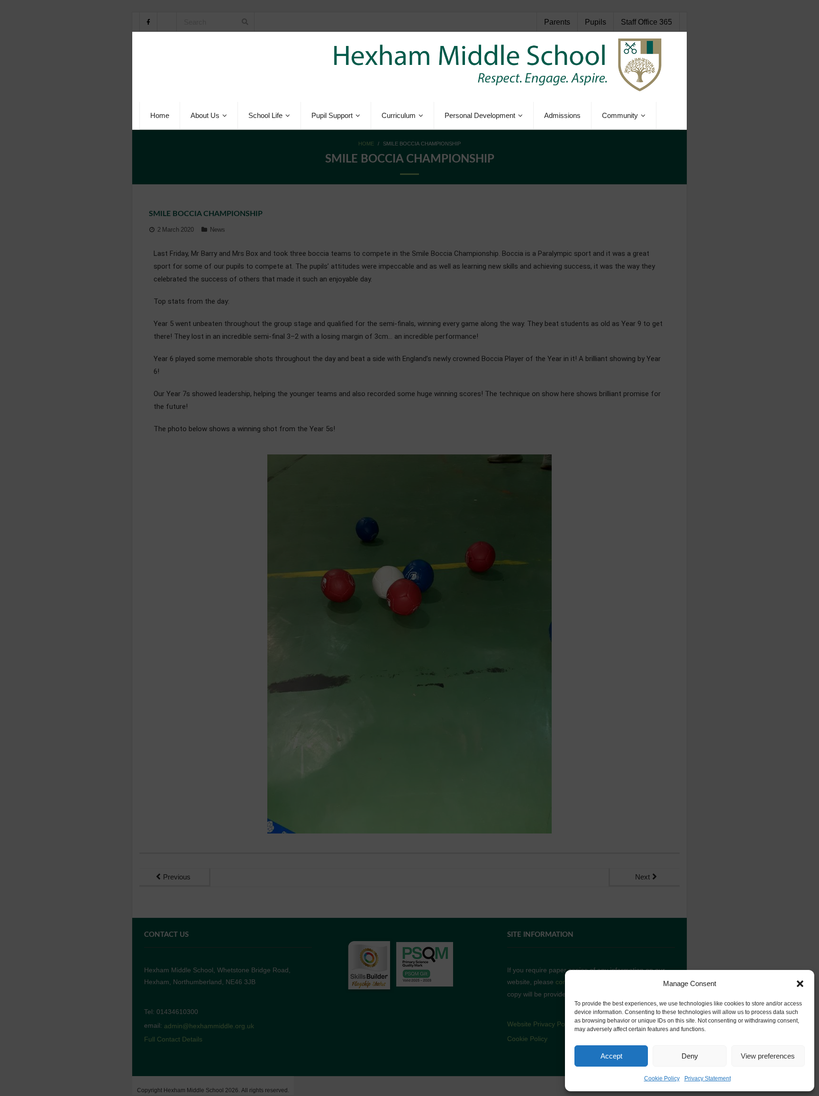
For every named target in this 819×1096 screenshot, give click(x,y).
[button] (800, 983)
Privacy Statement (707, 1078)
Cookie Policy (662, 1078)
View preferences (768, 1056)
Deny (690, 1056)
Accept (611, 1056)
